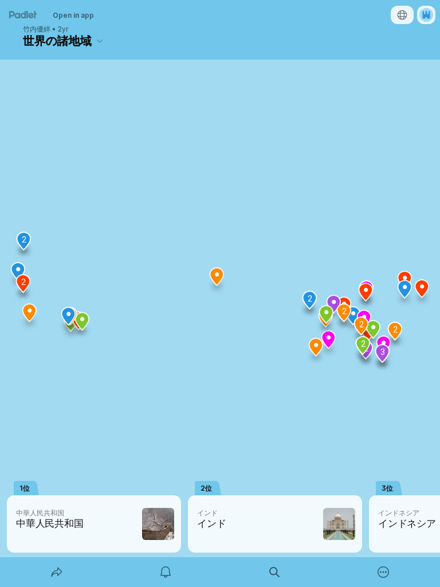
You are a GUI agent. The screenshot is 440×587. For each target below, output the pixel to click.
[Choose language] (402, 15)
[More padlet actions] (383, 572)
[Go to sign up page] (426, 15)
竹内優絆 (36, 29)
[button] (366, 296)
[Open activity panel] (165, 572)
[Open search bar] (274, 572)
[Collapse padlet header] (99, 40)
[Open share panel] (56, 572)
